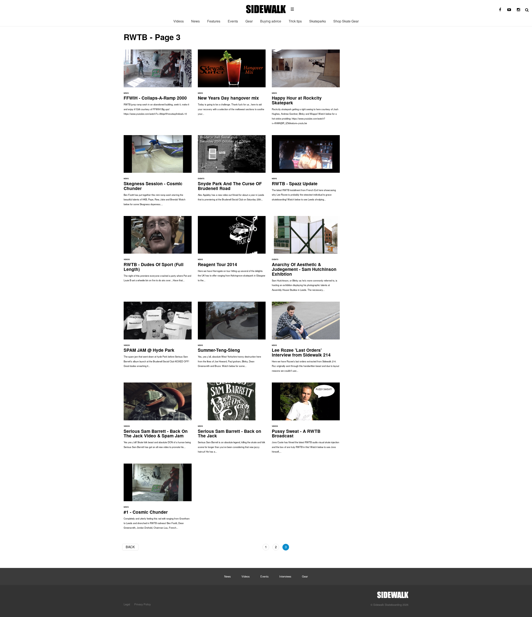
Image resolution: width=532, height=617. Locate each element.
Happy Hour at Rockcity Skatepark (306, 89)
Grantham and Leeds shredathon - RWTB (158, 498)
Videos (178, 21)
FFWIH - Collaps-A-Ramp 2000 (158, 84)
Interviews (285, 576)
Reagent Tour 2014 (232, 251)
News (195, 21)
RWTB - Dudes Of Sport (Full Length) (158, 251)
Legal (127, 604)
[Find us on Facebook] (500, 10)
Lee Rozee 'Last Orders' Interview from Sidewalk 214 (306, 339)
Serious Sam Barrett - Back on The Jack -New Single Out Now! (232, 420)
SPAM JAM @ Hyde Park (158, 336)
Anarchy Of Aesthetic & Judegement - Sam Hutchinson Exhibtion (306, 255)
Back (130, 546)
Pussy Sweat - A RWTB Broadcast (306, 420)
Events (233, 21)
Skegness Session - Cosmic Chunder (158, 172)
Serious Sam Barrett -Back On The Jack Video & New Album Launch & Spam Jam (158, 418)
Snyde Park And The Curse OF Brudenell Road (232, 170)
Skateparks (317, 21)
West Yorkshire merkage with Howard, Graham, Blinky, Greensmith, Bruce (232, 336)
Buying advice (270, 21)
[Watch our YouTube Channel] (509, 10)
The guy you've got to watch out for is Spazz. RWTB (306, 170)
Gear (249, 21)
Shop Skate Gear (346, 21)
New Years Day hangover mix (232, 84)
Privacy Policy (142, 604)
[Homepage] (392, 593)
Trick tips (295, 21)
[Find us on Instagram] (518, 10)
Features (213, 21)
